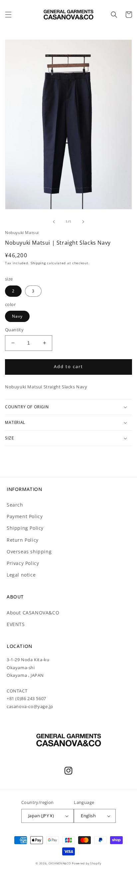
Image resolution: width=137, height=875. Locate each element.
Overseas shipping (29, 551)
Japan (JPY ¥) (41, 816)
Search (15, 505)
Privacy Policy (23, 563)
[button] (8, 14)
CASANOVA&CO (60, 863)
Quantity (14, 330)
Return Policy (23, 540)
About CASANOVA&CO (33, 612)
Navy (17, 316)
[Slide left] (54, 221)
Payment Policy (25, 516)
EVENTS (16, 624)
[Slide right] (83, 221)
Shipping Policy (25, 528)
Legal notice (21, 575)
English (88, 816)
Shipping (38, 263)
